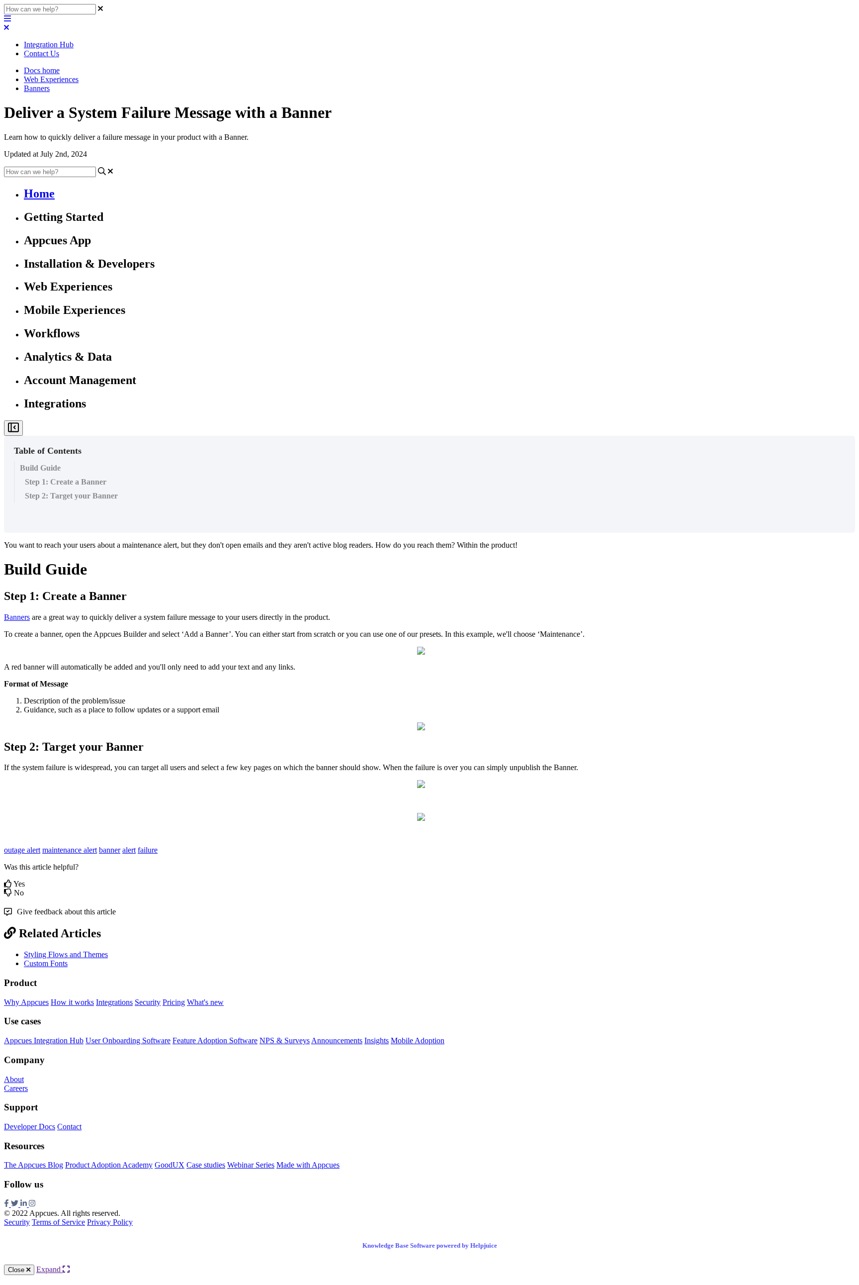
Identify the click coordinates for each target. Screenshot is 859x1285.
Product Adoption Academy (109, 1165)
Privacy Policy (110, 1222)
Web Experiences (51, 79)
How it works (72, 1002)
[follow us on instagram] (32, 1204)
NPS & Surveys (284, 1040)
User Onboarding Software (128, 1040)
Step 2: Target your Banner (71, 496)
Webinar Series (250, 1165)
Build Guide (40, 468)
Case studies (205, 1165)
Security (148, 1002)
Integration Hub (49, 44)
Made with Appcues (308, 1165)
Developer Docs (29, 1126)
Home (39, 193)
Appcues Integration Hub (44, 1040)
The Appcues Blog (33, 1165)
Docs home (42, 70)
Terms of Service (58, 1222)
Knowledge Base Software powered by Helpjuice (429, 1245)
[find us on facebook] (7, 1204)
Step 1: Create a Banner (65, 482)
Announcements (336, 1040)
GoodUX (169, 1165)
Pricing (174, 1002)
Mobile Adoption (417, 1040)
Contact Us (41, 53)
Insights (376, 1040)
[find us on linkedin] (24, 1204)
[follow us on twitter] (15, 1204)
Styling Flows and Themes (66, 954)
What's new (205, 1002)
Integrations (114, 1002)
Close (17, 1270)
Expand (49, 1269)
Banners (37, 88)
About (14, 1079)
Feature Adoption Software (215, 1040)
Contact (69, 1126)
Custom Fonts (46, 963)
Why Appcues (26, 1002)
